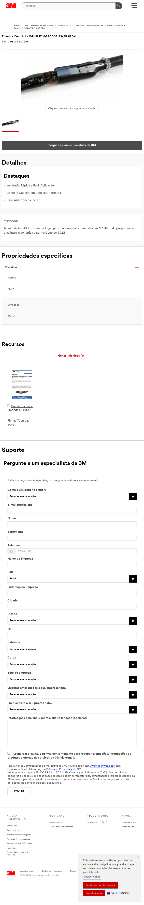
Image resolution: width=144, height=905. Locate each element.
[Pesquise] (119, 5)
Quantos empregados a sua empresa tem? (37, 688)
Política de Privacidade (52, 871)
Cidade (13, 600)
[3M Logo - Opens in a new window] (11, 6)
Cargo (12, 657)
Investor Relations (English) (19, 835)
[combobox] (12, 551)
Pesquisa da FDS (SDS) (96, 823)
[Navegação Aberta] (134, 6)
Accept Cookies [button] (94, 893)
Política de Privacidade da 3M (63, 769)
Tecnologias (12, 848)
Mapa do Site (128, 827)
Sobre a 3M (12, 826)
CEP (10, 629)
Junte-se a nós (13, 830)
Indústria (14, 642)
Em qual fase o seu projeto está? (30, 703)
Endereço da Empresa (23, 587)
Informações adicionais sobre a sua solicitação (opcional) (47, 718)
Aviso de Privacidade (102, 766)
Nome (12, 518)
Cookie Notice (91, 876)
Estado (12, 614)
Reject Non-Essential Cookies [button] (100, 885)
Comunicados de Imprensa (61, 827)
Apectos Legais (27, 871)
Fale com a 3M (129, 823)
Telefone (14, 545)
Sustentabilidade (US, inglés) (19, 844)
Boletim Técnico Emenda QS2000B (20, 408)
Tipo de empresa (19, 672)
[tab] (71, 356)
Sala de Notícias (56, 823)
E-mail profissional (20, 504)
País (10, 572)
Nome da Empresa (20, 558)
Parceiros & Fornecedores (18, 839)
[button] (118, 893)
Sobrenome (15, 531)
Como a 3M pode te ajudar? (27, 490)
